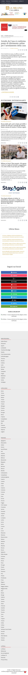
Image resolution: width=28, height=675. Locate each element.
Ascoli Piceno (4, 449)
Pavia (2, 563)
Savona (2, 601)
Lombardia (3, 348)
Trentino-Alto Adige (5, 350)
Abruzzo (3, 367)
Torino (2, 393)
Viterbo (2, 640)
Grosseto (3, 511)
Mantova (3, 535)
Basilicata (3, 375)
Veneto (2, 352)
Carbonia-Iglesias (5, 477)
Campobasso (4, 419)
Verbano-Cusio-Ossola (6, 629)
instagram (15, 275)
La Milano (3, 1)
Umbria (2, 363)
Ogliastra (3, 552)
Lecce (2, 522)
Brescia (2, 468)
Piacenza (3, 571)
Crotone (3, 492)
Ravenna (3, 584)
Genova (2, 395)
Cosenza (3, 488)
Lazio (2, 365)
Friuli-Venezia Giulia (5, 354)
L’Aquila (3, 416)
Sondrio (3, 608)
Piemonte (3, 343)
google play (14, 306)
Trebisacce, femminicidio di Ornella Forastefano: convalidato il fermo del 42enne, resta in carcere (10, 27)
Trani (2, 616)
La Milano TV (21, 1)
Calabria (3, 378)
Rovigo (2, 595)
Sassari (2, 599)
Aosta (2, 391)
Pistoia (2, 575)
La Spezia (3, 518)
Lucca (2, 530)
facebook (15, 272)
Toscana (3, 358)
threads (15, 281)
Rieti (2, 590)
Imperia (3, 513)
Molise (2, 369)
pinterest (15, 287)
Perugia (3, 412)
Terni (2, 614)
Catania (2, 481)
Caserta (2, 479)
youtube (15, 284)
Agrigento (3, 440)
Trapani (2, 618)
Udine (2, 623)
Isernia (2, 515)
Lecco (2, 524)
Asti (2, 451)
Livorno (2, 526)
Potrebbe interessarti (14, 48)
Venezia (3, 401)
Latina (2, 520)
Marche (2, 360)
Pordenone (3, 578)
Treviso (2, 620)
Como (2, 485)
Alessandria (3, 443)
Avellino (3, 453)
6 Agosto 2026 (4, 205)
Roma (2, 414)
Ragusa (2, 582)
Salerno (3, 597)
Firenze (2, 408)
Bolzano (3, 466)
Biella (2, 464)
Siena (2, 603)
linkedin (15, 290)
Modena (3, 541)
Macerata (3, 533)
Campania (3, 371)
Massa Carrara (4, 537)
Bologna (3, 406)
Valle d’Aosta (4, 341)
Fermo (2, 498)
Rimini (2, 593)
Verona (2, 633)
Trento (2, 399)
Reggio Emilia (4, 588)
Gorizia (2, 509)
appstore (15, 303)
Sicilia (2, 380)
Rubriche (3, 657)
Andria (2, 445)
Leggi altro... (4, 220)
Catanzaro (3, 427)
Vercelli (3, 631)
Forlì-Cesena (4, 505)
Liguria (2, 345)
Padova (2, 558)
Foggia (2, 503)
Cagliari (2, 432)
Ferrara (2, 500)
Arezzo (2, 447)
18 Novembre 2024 (5, 48)
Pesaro (2, 567)
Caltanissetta (4, 473)
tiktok (15, 300)
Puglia (2, 373)
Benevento (3, 460)
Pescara (3, 569)
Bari (2, 423)
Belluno (3, 458)
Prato (2, 580)
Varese (2, 627)
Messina (3, 545)
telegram (15, 297)
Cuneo (2, 494)
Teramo (3, 612)
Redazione (8, 1)
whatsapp (15, 294)
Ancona (2, 410)
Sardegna (3, 382)
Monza (2, 543)
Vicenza (3, 638)
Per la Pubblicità (14, 1)
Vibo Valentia (4, 635)
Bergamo (3, 462)
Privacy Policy (4, 659)
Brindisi (2, 470)
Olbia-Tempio (4, 554)
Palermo (3, 429)
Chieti (2, 483)
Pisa (2, 573)
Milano (2, 397)
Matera (2, 539)
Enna (2, 496)
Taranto (3, 610)
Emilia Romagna (4, 356)
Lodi (2, 528)
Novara (2, 548)
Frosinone (3, 507)
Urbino (2, 625)
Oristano (3, 556)
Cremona (3, 490)
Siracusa (3, 605)
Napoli (2, 421)
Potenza (3, 425)
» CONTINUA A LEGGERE (7, 92)
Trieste (2, 404)
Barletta (3, 455)
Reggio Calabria (4, 586)
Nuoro (2, 550)
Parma (2, 560)
